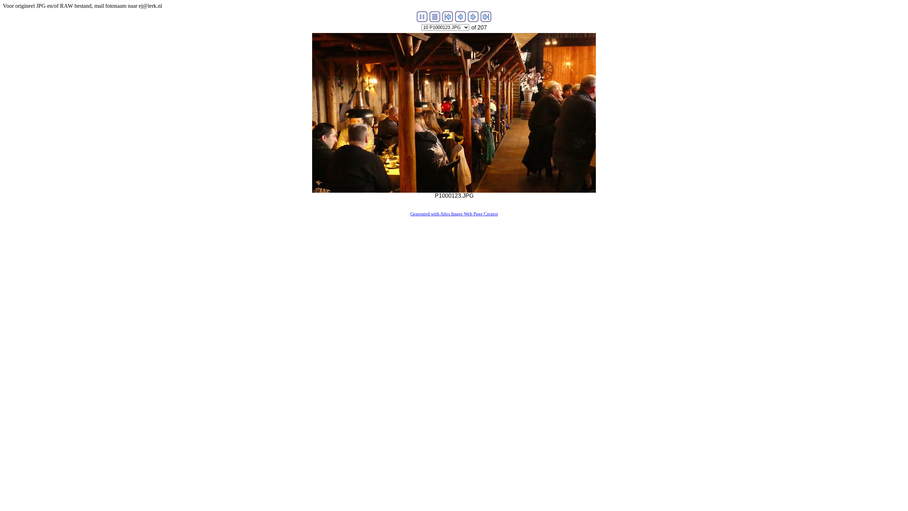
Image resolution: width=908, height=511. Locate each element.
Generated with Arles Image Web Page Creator (454, 213)
